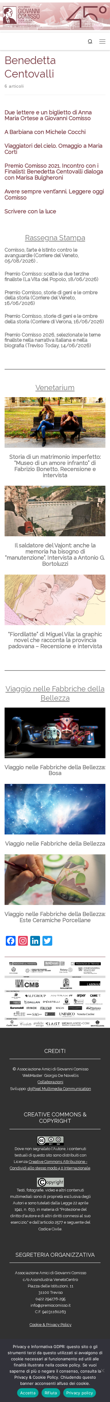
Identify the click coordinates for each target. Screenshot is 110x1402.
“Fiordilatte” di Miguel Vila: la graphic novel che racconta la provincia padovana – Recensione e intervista (55, 640)
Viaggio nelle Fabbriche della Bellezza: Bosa (55, 770)
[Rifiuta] (102, 1370)
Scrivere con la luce (30, 211)
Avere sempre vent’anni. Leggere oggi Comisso (54, 194)
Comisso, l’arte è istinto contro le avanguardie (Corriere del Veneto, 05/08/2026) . (42, 255)
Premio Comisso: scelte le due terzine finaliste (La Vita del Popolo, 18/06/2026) (51, 276)
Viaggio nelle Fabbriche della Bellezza (55, 693)
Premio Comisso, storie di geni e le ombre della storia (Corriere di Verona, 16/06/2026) (54, 319)
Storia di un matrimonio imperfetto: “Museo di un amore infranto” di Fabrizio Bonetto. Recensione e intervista (55, 466)
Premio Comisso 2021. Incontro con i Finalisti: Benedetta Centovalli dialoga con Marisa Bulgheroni (54, 171)
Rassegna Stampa (55, 237)
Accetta (27, 1392)
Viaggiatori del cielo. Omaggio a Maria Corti (53, 148)
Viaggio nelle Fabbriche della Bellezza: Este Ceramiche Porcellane (55, 917)
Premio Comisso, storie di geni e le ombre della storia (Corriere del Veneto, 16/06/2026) (51, 298)
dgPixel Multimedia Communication (59, 1088)
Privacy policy (79, 1392)
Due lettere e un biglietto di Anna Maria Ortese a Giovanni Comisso (48, 115)
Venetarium (55, 387)
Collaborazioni (50, 1082)
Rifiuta (51, 1392)
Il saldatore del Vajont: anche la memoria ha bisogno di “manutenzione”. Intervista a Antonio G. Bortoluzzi (55, 554)
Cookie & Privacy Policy (51, 1324)
